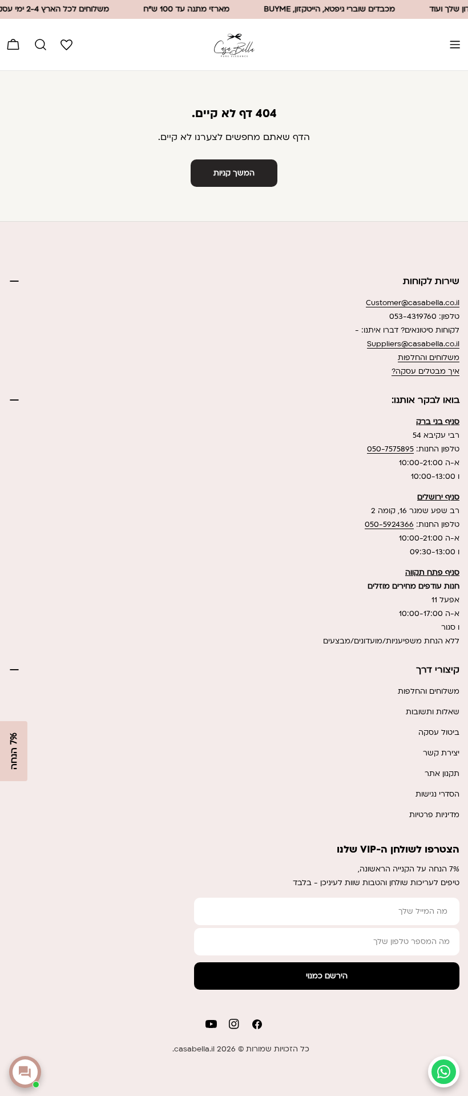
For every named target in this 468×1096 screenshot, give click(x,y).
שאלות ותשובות (432, 712)
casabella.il (194, 1049)
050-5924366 (389, 524)
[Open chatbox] (25, 1072)
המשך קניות (234, 173)
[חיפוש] (40, 44)
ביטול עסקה (438, 732)
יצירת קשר (441, 753)
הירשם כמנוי (327, 976)
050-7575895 (390, 449)
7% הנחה (13, 751)
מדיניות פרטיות (434, 815)
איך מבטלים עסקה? (425, 371)
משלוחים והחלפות (428, 358)
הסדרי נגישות (437, 794)
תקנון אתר (442, 774)
